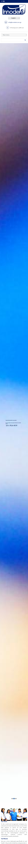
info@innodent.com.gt (14, 22)
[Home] (14, 5)
